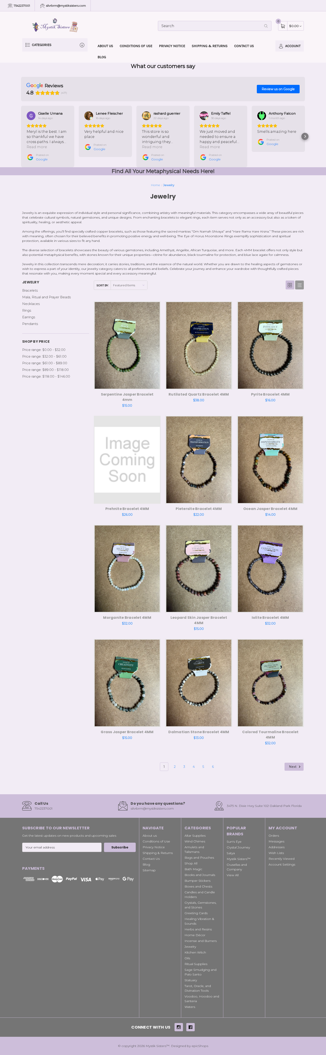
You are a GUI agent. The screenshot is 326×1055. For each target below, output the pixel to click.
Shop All (191, 863)
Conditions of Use (136, 46)
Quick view (142, 305)
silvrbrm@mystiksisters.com (65, 5)
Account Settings (282, 864)
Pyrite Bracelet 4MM (270, 394)
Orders (274, 836)
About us (105, 46)
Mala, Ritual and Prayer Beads (46, 297)
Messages (276, 841)
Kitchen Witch (195, 952)
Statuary (191, 980)
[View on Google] (31, 115)
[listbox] (129, 285)
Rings (26, 310)
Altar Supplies (195, 836)
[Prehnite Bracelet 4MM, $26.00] (127, 459)
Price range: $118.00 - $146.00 (46, 376)
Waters (190, 1007)
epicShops (200, 1046)
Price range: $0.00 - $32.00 (43, 350)
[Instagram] (179, 1027)
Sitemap (149, 870)
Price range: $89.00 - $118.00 (45, 370)
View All (233, 875)
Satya (231, 853)
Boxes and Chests (198, 886)
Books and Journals (200, 875)
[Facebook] (190, 1027)
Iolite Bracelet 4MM (270, 617)
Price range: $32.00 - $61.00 (44, 356)
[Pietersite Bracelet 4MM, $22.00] (199, 459)
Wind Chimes (195, 841)
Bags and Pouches (199, 858)
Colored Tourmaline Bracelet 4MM (270, 734)
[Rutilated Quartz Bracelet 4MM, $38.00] (199, 345)
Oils (187, 958)
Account (292, 46)
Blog (102, 57)
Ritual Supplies (196, 964)
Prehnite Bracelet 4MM (127, 508)
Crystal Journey (238, 847)
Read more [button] (37, 147)
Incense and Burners (201, 941)
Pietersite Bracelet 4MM (199, 508)
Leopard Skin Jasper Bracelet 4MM (199, 620)
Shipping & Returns (210, 46)
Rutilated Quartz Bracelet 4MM (199, 394)
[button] (21, 136)
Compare (153, 305)
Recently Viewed (282, 859)
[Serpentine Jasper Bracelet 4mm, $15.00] (127, 345)
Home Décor (195, 935)
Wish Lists (276, 853)
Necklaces (31, 304)
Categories (41, 45)
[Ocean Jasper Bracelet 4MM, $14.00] (270, 459)
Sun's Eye (234, 842)
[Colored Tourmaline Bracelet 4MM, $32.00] (270, 683)
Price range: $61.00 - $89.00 (44, 363)
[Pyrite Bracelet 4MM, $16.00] (270, 345)
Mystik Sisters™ (238, 859)
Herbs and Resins (198, 929)
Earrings (28, 317)
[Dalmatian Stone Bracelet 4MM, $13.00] (199, 683)
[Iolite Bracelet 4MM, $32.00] (270, 569)
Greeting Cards (196, 913)
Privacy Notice (172, 46)
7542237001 (21, 5)
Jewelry (190, 947)
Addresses (277, 847)
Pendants (30, 324)
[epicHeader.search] (265, 26)
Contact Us (244, 46)
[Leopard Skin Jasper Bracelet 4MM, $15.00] (199, 569)
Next (293, 766)
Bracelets (30, 290)
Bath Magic (193, 869)
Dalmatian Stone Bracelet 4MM (198, 732)
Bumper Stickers (197, 881)
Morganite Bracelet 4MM (127, 617)
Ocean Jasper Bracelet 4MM (270, 508)
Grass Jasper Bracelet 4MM (127, 732)
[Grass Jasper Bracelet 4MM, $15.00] (127, 683)
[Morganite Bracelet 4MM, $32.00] (127, 569)
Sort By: (102, 285)
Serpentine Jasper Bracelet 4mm (127, 397)
